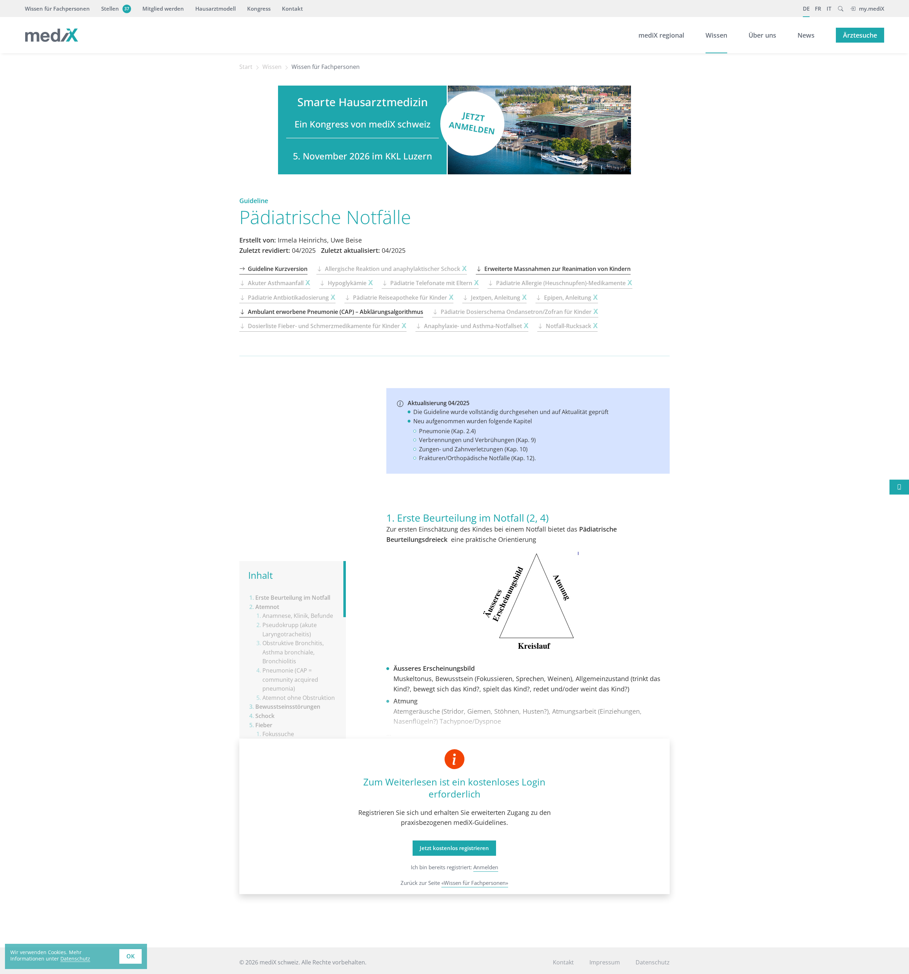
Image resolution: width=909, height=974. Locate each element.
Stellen (115, 8)
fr (818, 8)
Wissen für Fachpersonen (57, 8)
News (806, 35)
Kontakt (292, 8)
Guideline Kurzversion (277, 269)
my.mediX (871, 8)
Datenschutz (75, 958)
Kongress (259, 8)
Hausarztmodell (215, 8)
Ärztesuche (860, 35)
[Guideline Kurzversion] (899, 487)
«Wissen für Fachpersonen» (474, 882)
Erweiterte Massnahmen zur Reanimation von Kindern (557, 269)
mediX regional (661, 35)
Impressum (604, 962)
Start (245, 67)
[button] (840, 8)
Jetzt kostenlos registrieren (454, 847)
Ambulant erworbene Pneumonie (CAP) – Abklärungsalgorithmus (335, 312)
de (806, 8)
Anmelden (485, 867)
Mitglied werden (163, 8)
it (829, 8)
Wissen (716, 35)
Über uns (762, 35)
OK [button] (130, 956)
